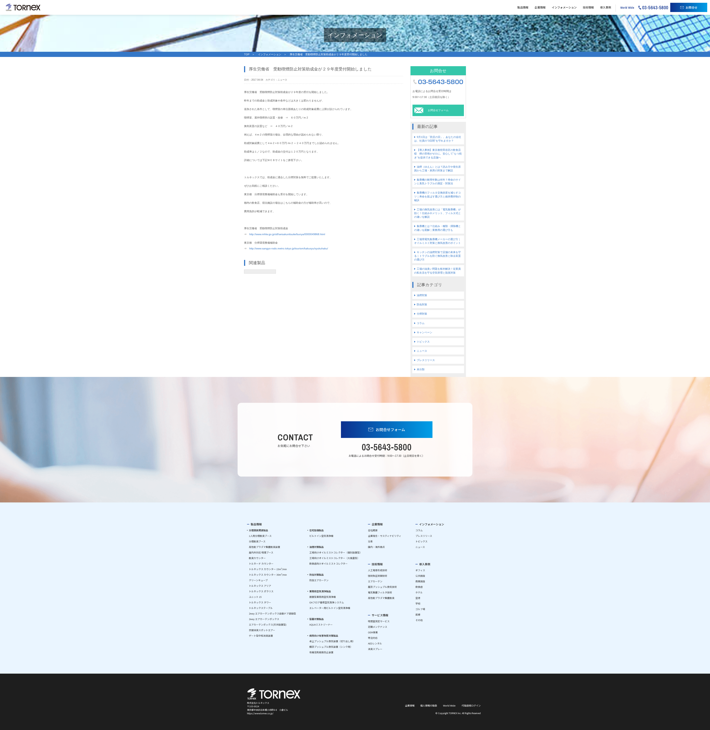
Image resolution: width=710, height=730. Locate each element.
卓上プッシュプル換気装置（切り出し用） (332, 641)
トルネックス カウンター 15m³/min (268, 569)
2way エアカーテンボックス (264, 619)
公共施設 (420, 575)
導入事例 (605, 7)
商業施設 (420, 581)
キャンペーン (424, 332)
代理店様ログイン (471, 705)
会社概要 (373, 530)
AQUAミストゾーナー (321, 624)
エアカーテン (375, 581)
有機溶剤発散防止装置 (321, 652)
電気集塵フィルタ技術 (380, 592)
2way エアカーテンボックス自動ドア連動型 (272, 613)
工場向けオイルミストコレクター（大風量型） (334, 558)
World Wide (449, 705)
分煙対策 (422, 313)
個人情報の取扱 (428, 705)
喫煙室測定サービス (379, 621)
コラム (421, 323)
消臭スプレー (375, 649)
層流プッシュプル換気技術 (382, 587)
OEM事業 (373, 632)
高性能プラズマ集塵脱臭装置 (264, 547)
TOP (246, 54)
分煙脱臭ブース (257, 541)
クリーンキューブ (258, 580)
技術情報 (588, 7)
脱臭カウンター (257, 558)
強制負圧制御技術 (377, 575)
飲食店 (419, 587)
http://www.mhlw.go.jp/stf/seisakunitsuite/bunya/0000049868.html (287, 234)
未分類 (421, 369)
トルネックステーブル (261, 608)
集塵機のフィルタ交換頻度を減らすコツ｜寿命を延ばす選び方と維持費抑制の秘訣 (437, 196)
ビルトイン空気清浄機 (321, 536)
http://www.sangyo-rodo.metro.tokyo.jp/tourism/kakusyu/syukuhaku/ (288, 248)
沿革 (370, 541)
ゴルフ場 (420, 609)
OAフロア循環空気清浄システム (326, 602)
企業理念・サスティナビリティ (384, 536)
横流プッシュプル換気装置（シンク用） (331, 646)
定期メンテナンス (377, 627)
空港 (417, 598)
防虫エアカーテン (319, 580)
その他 (419, 620)
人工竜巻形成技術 (377, 570)
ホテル (419, 592)
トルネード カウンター (261, 563)
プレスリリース (426, 360)
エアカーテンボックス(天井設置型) (267, 624)
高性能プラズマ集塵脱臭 (381, 598)
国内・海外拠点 (376, 547)
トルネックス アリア (260, 585)
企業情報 (540, 7)
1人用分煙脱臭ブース (260, 536)
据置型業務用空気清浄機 (322, 597)
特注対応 (373, 638)
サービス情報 (380, 615)
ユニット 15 (255, 597)
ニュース (422, 350)
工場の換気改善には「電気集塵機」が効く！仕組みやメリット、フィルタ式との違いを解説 (437, 213)
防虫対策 (422, 304)
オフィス (420, 570)
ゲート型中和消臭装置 (261, 635)
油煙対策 (422, 295)
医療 (417, 614)
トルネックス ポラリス (261, 591)
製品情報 (522, 7)
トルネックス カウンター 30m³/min (268, 574)
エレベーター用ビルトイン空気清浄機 (329, 608)
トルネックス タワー (260, 602)
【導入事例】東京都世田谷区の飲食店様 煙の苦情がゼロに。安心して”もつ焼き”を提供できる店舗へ (438, 153)
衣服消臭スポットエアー (262, 630)
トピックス (423, 341)
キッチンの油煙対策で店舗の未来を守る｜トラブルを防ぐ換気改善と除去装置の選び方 (437, 256)
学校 (417, 603)
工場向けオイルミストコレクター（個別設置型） (335, 552)
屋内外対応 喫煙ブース (261, 552)
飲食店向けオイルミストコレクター (328, 563)
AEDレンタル (375, 643)
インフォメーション (564, 7)
